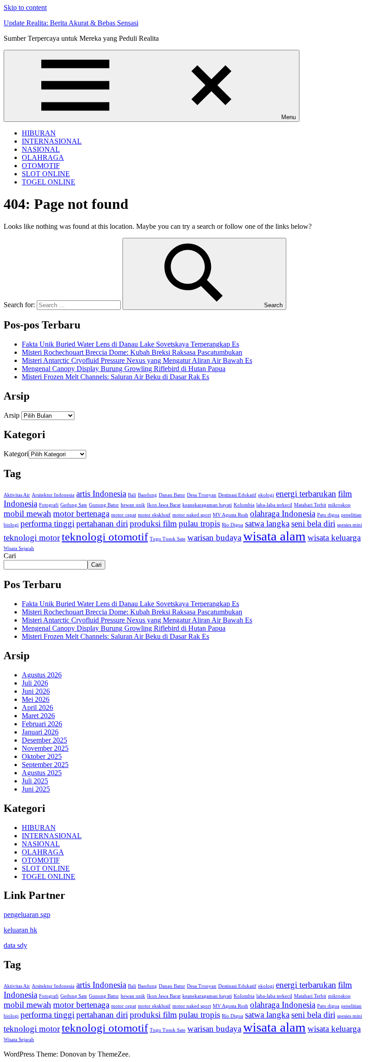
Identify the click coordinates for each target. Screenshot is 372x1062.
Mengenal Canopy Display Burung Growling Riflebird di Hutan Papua (123, 368)
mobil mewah (27, 513)
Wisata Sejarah (19, 548)
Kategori (16, 454)
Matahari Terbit (310, 504)
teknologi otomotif (105, 537)
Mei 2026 (35, 699)
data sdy (15, 945)
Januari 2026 (40, 732)
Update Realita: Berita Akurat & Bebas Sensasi (71, 23)
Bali (132, 494)
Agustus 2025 (42, 773)
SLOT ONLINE (46, 174)
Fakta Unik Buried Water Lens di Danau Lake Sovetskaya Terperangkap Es (130, 344)
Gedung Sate (73, 504)
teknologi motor (32, 537)
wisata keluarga (334, 537)
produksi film (153, 523)
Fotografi (49, 504)
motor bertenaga (81, 513)
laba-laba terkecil (274, 504)
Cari (10, 556)
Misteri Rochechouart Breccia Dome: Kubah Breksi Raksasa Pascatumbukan (132, 352)
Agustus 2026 (42, 675)
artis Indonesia (101, 493)
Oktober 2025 (42, 756)
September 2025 (45, 764)
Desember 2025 (44, 740)
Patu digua (328, 514)
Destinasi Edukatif (237, 494)
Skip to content (25, 7)
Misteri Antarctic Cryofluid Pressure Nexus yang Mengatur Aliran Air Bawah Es (137, 360)
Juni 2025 (36, 789)
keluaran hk (20, 930)
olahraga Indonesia (282, 513)
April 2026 (37, 707)
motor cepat (123, 514)
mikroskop (339, 504)
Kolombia (244, 504)
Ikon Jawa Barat (164, 504)
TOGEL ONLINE (48, 182)
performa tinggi (47, 523)
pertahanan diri (102, 523)
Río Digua (232, 524)
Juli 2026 (35, 683)
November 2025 (45, 748)
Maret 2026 (38, 715)
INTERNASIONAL (52, 141)
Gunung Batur (104, 504)
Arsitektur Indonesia (53, 494)
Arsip (12, 415)
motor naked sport (191, 514)
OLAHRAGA (43, 157)
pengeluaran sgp (27, 914)
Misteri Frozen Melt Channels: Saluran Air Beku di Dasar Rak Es (115, 377)
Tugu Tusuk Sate (168, 538)
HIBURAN (39, 133)
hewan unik (133, 504)
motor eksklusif (154, 514)
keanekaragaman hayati (207, 504)
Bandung (147, 494)
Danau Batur (172, 494)
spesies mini (349, 524)
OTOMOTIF (41, 165)
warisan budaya (214, 537)
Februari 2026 (42, 724)
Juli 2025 (35, 781)
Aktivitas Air (17, 494)
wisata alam (274, 536)
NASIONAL (41, 149)
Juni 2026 (36, 691)
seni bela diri (313, 523)
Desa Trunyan (201, 494)
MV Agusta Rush (230, 514)
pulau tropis (199, 523)
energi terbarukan (306, 493)
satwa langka (267, 523)
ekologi (266, 494)
